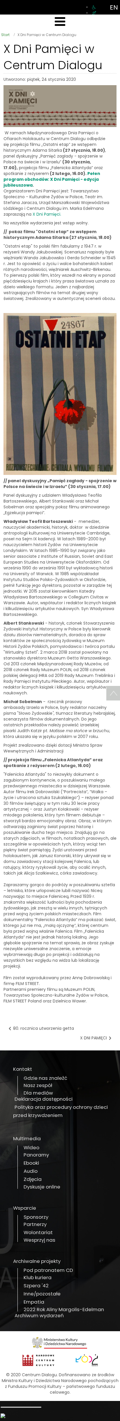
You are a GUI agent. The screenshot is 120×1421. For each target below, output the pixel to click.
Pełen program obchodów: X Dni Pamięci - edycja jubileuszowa (51, 179)
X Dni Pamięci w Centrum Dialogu (52, 57)
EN (114, 7)
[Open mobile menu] (60, 22)
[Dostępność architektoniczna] (94, 7)
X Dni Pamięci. (47, 214)
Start (5, 34)
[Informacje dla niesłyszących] (94, 13)
